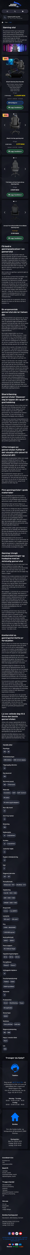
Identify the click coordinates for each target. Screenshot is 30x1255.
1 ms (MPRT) (13, 911)
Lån (3, 1195)
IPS (5, 751)
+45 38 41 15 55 (16, 1092)
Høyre (5, 1040)
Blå (5, 1032)
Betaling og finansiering (8, 1193)
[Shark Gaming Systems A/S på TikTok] (16, 1233)
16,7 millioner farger (9, 948)
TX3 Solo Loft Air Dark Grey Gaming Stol (15, 183)
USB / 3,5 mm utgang (19, 760)
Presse (4, 1207)
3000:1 (12, 940)
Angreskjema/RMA (7, 1164)
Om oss (4, 1204)
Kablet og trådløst (9, 986)
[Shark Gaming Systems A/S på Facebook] (9, 1233)
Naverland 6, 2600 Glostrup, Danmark (12, 1217)
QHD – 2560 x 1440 (9, 898)
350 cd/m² (15, 919)
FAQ (3, 1162)
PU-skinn (6, 797)
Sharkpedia (5, 1205)
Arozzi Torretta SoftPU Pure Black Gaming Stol (15, 226)
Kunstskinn (7, 792)
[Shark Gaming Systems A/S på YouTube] (20, 1233)
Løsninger (5, 1171)
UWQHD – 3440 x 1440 (10, 902)
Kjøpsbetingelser (6, 1184)
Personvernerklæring (8, 1186)
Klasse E (6, 965)
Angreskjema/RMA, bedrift (9, 1174)
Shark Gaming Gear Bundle (15, 81)
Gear (6, 22)
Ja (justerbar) (11, 835)
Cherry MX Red (8, 1024)
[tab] (13, 201)
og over (9, 932)
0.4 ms (6, 911)
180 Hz (11, 957)
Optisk (6, 1016)
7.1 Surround (11, 784)
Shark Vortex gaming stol (15, 138)
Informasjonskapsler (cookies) (10, 1192)
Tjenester (4, 1190)
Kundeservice (6, 1160)
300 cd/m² (7, 919)
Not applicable (8, 1007)
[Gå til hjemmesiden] (2, 22)
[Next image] (25, 125)
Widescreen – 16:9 (9, 884)
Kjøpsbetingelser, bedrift (9, 1176)
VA (8, 751)
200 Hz (17, 957)
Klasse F (13, 965)
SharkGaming (14, 1003)
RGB (9, 1032)
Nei (5, 776)
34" (9, 876)
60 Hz (5, 957)
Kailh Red (17, 1024)
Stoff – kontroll (21, 792)
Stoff (13, 792)
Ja (4, 768)
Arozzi (6, 1003)
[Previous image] (4, 125)
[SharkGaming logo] (15, 4)
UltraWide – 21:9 (21, 884)
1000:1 (6, 940)
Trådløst (6, 981)
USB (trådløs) (8, 760)
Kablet (12, 981)
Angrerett (5, 1188)
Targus (22, 1003)
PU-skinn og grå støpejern (11, 802)
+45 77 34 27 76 (17, 1082)
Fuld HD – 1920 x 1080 (10, 893)
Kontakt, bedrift (6, 1172)
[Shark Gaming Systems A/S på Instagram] (13, 1233)
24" (5, 876)
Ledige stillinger (6, 1209)
